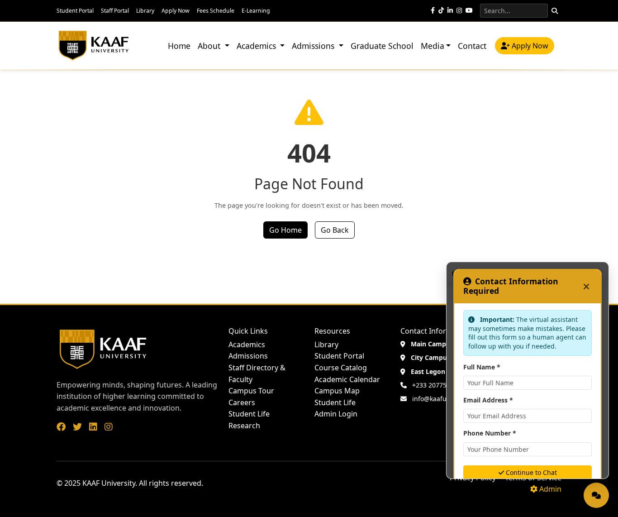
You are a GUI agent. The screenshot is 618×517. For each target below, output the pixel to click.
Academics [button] (257, 45)
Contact (472, 45)
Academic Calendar (347, 379)
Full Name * (481, 367)
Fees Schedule (215, 10)
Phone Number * (489, 433)
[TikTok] (441, 10)
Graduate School (382, 45)
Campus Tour (251, 391)
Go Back (335, 230)
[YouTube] (469, 10)
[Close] (586, 286)
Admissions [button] (314, 45)
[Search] (554, 11)
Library (145, 10)
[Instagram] (459, 10)
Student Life (249, 414)
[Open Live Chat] (596, 495)
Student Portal (75, 10)
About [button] (210, 45)
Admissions (248, 356)
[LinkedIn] (450, 10)
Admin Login (335, 414)
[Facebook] (433, 10)
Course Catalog (340, 368)
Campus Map (337, 391)
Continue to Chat (531, 472)
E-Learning (256, 10)
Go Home (285, 230)
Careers (241, 402)
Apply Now (176, 10)
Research (244, 426)
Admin (550, 489)
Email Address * (488, 400)
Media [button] (432, 45)
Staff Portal (115, 10)
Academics (246, 344)
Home (179, 45)
